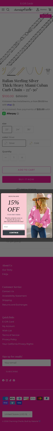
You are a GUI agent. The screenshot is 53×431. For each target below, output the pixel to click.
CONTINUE (13, 233)
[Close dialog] (49, 196)
